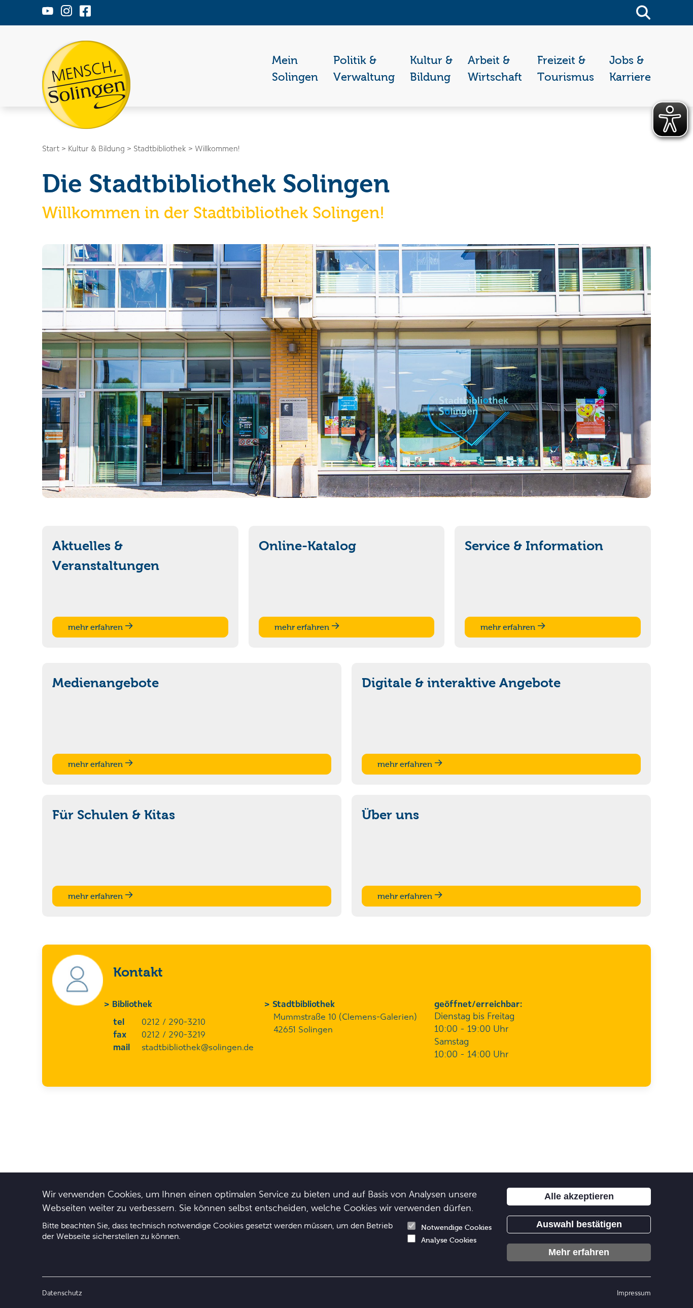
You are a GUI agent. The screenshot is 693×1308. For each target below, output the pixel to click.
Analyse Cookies (448, 1240)
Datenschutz (62, 1292)
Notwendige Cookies (456, 1227)
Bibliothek (132, 1003)
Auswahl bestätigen (579, 1224)
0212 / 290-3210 (173, 1021)
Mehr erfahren (578, 1252)
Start (50, 148)
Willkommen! (217, 148)
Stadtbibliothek (304, 1003)
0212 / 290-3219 (173, 1033)
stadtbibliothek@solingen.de (198, 1046)
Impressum (634, 1292)
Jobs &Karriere (630, 68)
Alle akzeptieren (579, 1196)
